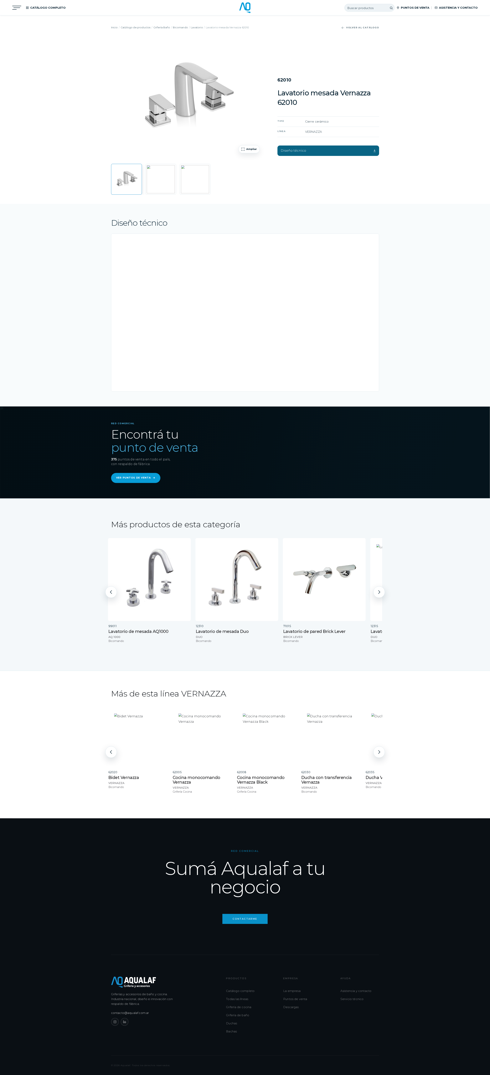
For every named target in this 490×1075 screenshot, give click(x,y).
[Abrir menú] (16, 7)
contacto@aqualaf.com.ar (130, 1013)
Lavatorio (197, 27)
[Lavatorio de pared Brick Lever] (324, 579)
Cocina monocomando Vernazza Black (261, 780)
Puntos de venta (295, 999)
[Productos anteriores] (111, 592)
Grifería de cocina (238, 1007)
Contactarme (245, 918)
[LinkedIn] (124, 1022)
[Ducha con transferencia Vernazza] (331, 737)
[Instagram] (115, 1022)
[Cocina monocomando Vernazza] (202, 737)
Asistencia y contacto (356, 991)
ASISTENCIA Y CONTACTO (458, 7)
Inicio (114, 27)
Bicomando (180, 27)
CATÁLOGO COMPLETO (48, 7)
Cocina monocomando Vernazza (196, 780)
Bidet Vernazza (123, 777)
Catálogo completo (240, 991)
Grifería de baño (237, 1015)
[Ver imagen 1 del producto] (126, 179)
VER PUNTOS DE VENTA (136, 477)
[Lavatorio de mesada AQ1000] (149, 579)
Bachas (231, 1031)
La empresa (292, 991)
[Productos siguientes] (379, 592)
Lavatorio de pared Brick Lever (314, 631)
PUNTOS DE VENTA (415, 7)
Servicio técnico (352, 999)
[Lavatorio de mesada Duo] (236, 579)
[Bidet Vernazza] (138, 737)
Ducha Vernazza (382, 777)
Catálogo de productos (136, 27)
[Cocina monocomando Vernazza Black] (266, 737)
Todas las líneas (237, 999)
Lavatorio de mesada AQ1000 (138, 631)
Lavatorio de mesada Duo (222, 631)
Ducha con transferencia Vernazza (326, 780)
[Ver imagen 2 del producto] (160, 179)
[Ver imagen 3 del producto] (195, 179)
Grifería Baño (161, 27)
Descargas (291, 1007)
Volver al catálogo (362, 27)
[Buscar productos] (391, 8)
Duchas (231, 1023)
